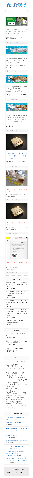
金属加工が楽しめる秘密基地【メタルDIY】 (16, 422)
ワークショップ (13, 391)
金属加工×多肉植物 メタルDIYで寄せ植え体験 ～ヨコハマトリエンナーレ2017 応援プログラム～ (17, 32)
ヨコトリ (17, 389)
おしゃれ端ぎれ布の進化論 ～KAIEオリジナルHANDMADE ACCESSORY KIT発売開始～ (16, 89)
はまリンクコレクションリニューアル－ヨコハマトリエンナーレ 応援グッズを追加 (16, 156)
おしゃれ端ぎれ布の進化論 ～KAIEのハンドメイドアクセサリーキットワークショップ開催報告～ (16, 60)
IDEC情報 (11, 366)
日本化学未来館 (20, 397)
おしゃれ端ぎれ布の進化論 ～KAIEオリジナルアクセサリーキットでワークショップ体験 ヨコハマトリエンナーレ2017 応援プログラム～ (16, 313)
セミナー (22, 379)
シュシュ (7, 380)
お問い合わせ (24, 469)
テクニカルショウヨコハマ (13, 382)
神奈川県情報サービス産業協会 (14, 403)
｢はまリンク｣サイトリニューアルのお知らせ (16, 335)
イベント (10, 377)
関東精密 (14, 408)
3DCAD (7, 362)
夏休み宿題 (8, 397)
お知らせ (21, 368)
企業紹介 (8, 393)
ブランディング (10, 386)
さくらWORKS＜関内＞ (16, 373)
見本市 (12, 405)
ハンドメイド (24, 384)
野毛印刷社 (8, 408)
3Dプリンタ (21, 362)
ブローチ (17, 386)
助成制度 (15, 393)
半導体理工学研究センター (11, 395)
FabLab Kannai (12, 364)
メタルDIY (9, 389)
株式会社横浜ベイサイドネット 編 (13, 417)
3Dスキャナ (12, 362)
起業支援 (23, 406)
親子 (17, 406)
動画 (20, 393)
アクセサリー (19, 375)
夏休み (19, 395)
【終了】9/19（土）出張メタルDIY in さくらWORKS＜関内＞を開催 (16, 322)
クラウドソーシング (21, 377)
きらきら (7, 370)
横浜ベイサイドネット (14, 399)
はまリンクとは (9, 469)
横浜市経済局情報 (13, 401)
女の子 (13, 397)
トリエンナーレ (13, 384)
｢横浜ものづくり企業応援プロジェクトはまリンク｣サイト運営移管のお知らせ (16, 342)
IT (18, 366)
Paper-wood (8, 368)
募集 (24, 393)
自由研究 (7, 405)
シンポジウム (14, 380)
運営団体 (17, 469)
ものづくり (9, 375)
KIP (22, 366)
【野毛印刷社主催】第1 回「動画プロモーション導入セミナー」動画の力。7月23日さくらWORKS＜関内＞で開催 (16, 453)
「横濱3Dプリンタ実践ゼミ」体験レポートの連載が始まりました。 (16, 350)
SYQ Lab (14, 368)
